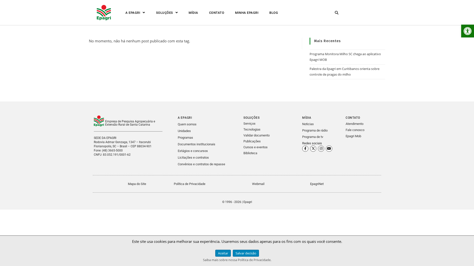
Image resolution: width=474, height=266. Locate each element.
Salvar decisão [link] (246, 253)
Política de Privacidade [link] (189, 184)
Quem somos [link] (187, 124)
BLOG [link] (273, 13)
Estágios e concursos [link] (193, 151)
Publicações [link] (252, 141)
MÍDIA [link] (193, 13)
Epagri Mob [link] (353, 136)
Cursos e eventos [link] (255, 147)
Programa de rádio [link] (315, 130)
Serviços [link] (249, 123)
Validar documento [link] (256, 135)
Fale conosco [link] (355, 130)
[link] (467, 31)
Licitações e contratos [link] (193, 157)
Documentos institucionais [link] (196, 144)
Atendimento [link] (354, 124)
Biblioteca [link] (250, 153)
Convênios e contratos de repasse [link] (201, 164)
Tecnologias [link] (251, 129)
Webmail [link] (258, 184)
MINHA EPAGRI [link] (246, 13)
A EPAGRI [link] (132, 13)
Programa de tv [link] (312, 137)
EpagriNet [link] (317, 184)
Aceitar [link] (223, 253)
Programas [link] (185, 137)
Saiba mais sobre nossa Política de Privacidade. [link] (237, 260)
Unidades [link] (184, 131)
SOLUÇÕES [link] (164, 13)
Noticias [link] (308, 124)
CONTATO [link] (216, 13)
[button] (135, 12)
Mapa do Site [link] (137, 184)
